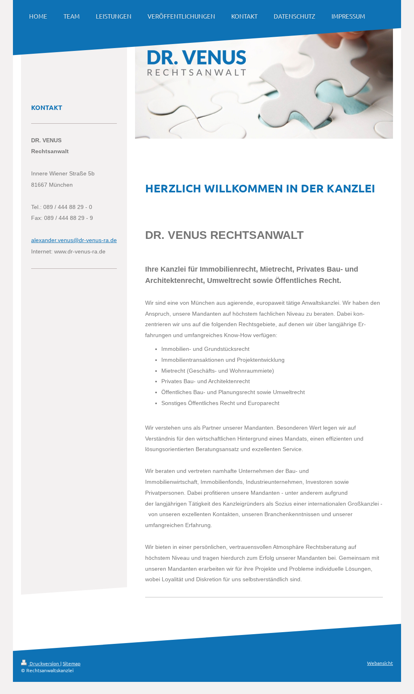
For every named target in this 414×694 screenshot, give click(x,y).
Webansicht (380, 663)
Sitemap (71, 663)
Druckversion (44, 663)
